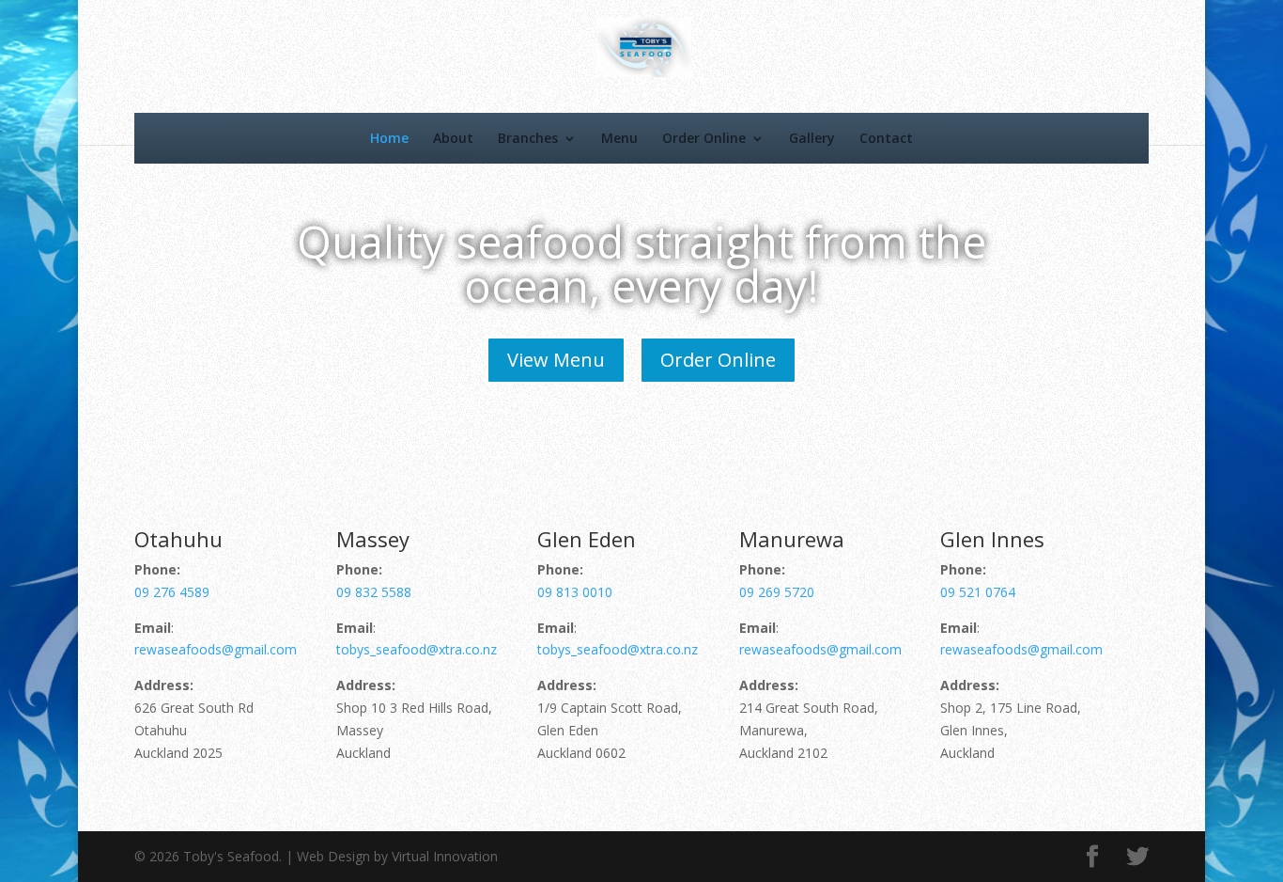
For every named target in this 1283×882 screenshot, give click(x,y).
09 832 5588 (373, 592)
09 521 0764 (977, 592)
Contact (886, 138)
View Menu (556, 359)
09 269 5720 (776, 592)
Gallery (812, 138)
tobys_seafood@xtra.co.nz (416, 649)
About (453, 138)
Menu (619, 138)
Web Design (333, 856)
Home (389, 138)
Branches (528, 138)
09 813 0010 (574, 592)
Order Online (704, 138)
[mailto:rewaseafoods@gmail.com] (499, 649)
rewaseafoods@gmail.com (215, 649)
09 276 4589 (171, 592)
